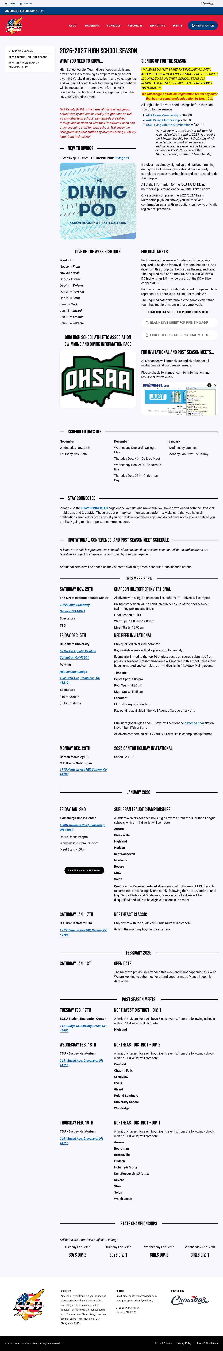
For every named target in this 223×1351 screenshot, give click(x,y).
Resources (135, 25)
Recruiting (158, 25)
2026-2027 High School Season (28, 57)
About (73, 25)
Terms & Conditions (207, 1343)
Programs (92, 25)
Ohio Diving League (21, 50)
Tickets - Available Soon (84, 870)
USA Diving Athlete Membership (168, 125)
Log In (11, 3)
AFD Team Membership (162, 115)
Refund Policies (163, 1343)
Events (178, 25)
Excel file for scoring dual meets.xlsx (183, 335)
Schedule (113, 25)
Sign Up (27, 3)
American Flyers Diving (22, 11)
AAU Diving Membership (163, 120)
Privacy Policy (184, 1343)
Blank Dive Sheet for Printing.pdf (179, 322)
